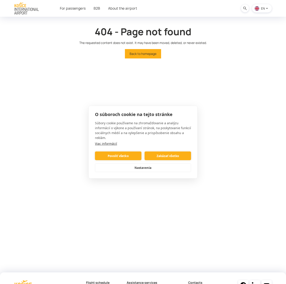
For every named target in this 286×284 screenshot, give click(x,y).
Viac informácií (106, 143)
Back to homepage (143, 54)
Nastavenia (143, 168)
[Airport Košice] (26, 8)
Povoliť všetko (118, 156)
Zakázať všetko (168, 156)
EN (263, 8)
